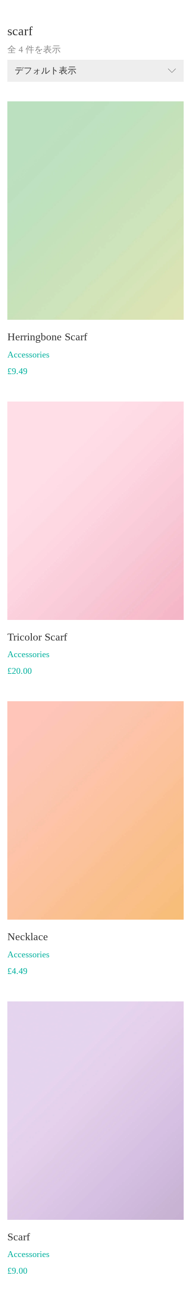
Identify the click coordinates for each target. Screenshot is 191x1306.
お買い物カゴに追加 (47, 354)
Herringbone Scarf (47, 337)
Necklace (27, 937)
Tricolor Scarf (37, 637)
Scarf (18, 1237)
